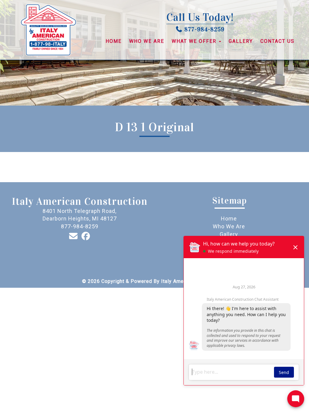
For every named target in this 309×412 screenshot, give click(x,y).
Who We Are (146, 41)
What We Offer (195, 41)
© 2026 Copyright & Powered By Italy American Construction (154, 281)
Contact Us (277, 41)
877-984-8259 (204, 29)
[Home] (48, 30)
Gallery (241, 41)
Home (114, 41)
